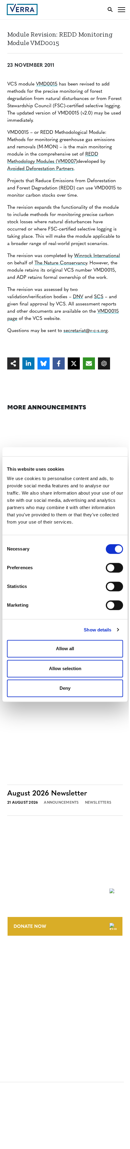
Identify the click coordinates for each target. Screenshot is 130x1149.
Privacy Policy (23, 1023)
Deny (65, 688)
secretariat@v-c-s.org (85, 330)
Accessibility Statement (34, 1012)
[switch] (114, 568)
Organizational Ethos (32, 988)
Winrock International (97, 255)
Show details (97, 629)
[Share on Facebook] (59, 363)
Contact (17, 955)
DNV (78, 297)
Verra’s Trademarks (29, 977)
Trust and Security (28, 1034)
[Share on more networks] (13, 363)
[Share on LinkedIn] (28, 363)
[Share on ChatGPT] (104, 363)
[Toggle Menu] (121, 9)
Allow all (65, 648)
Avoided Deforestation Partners (40, 168)
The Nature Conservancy (60, 263)
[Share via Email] (89, 363)
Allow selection (65, 668)
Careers (16, 966)
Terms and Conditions (32, 1000)
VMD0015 (46, 84)
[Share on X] (74, 363)
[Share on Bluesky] (43, 363)
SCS (98, 297)
